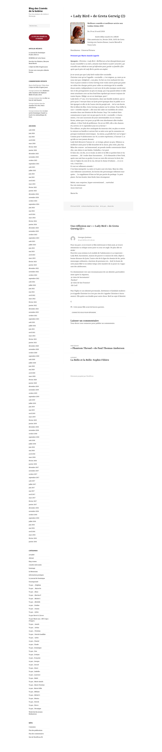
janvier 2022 (33, 305)
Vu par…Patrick (34, 702)
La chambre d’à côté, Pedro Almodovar (37, 105)
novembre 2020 (34, 349)
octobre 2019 (33, 393)
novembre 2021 (34, 312)
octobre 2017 (33, 474)
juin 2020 (32, 366)
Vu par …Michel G (34, 598)
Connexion (32, 727)
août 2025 (32, 167)
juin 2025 (32, 174)
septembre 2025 (34, 164)
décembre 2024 (34, 194)
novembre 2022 (34, 272)
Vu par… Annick (34, 624)
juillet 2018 (32, 444)
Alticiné (31, 558)
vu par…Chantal (34, 641)
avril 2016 (32, 531)
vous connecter (85, 323)
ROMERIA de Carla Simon (37, 58)
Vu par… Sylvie (34, 638)
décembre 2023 (34, 228)
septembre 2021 (34, 319)
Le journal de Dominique (37, 578)
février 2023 (33, 262)
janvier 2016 (33, 542)
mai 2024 (32, 211)
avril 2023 (32, 255)
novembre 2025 (34, 157)
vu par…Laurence (34, 675)
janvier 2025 (33, 191)
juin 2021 (32, 329)
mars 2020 (32, 376)
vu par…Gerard (34, 665)
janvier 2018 (33, 464)
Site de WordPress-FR (36, 737)
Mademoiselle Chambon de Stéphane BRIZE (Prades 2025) (39, 93)
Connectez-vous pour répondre (84, 312)
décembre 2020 (34, 346)
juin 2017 (32, 488)
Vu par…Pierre (33, 705)
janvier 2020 (33, 383)
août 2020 (32, 359)
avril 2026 (32, 140)
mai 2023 (32, 251)
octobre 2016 (33, 515)
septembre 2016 (34, 518)
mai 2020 (32, 369)
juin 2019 (32, 407)
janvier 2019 (33, 423)
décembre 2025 (34, 154)
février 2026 (33, 147)
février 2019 (33, 420)
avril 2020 (32, 373)
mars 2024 (32, 218)
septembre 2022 (34, 278)
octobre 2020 (33, 353)
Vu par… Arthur (34, 628)
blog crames (33, 561)
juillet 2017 (32, 484)
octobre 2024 (33, 201)
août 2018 (32, 440)
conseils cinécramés (35, 565)
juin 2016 (32, 525)
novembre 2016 (34, 511)
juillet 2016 (32, 521)
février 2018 (33, 461)
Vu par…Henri (33, 668)
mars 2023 (32, 258)
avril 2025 (32, 181)
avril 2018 (32, 454)
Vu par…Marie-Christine (37, 685)
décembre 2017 (34, 467)
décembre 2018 (34, 427)
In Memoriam (33, 571)
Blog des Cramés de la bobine (38, 10)
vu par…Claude (34, 644)
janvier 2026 (33, 150)
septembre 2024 (34, 204)
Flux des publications (35, 730)
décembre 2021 (34, 309)
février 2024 (33, 221)
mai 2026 (32, 137)
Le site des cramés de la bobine (39, 37)
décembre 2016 (34, 508)
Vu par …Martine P (35, 595)
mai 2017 (32, 491)
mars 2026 (32, 143)
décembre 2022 (34, 268)
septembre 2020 (34, 356)
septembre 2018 (34, 437)
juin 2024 (32, 208)
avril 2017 (32, 494)
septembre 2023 (34, 238)
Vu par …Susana (34, 609)
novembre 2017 (34, 471)
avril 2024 (32, 214)
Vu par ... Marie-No (108, 206)
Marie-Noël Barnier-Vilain (91, 206)
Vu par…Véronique (35, 708)
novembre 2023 (34, 231)
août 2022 (32, 282)
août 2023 (32, 241)
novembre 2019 (34, 390)
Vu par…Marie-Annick (36, 681)
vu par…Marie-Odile (35, 688)
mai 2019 (32, 410)
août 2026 (32, 130)
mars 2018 (32, 457)
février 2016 (33, 538)
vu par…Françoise (34, 658)
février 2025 (33, 187)
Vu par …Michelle (34, 602)
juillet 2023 (32, 245)
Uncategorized (33, 582)
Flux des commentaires (36, 734)
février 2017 (33, 501)
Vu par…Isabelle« (34, 671)
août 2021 (32, 322)
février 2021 (33, 339)
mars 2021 (32, 336)
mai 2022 (32, 292)
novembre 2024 (34, 197)
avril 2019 (32, 413)
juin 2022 (32, 288)
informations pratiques (36, 575)
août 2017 (32, 481)
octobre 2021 (33, 315)
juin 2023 (32, 248)
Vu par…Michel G (34, 695)
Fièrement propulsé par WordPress (82, 376)
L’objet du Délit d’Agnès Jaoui (38, 67)
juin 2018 (32, 447)
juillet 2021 (32, 326)
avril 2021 (32, 332)
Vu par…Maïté (33, 678)
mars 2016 (32, 535)
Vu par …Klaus (33, 592)
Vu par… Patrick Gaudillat (37, 634)
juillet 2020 (32, 363)
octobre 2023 (33, 235)
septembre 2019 (34, 396)
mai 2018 (32, 450)
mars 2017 (32, 498)
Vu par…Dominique (35, 648)
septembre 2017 (34, 477)
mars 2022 (32, 299)
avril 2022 (32, 295)
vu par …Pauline (34, 605)
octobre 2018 (33, 434)
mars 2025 (32, 184)
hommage (32, 568)
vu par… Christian (34, 631)
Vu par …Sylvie (34, 612)
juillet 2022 (32, 285)
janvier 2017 (33, 504)
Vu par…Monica (34, 698)
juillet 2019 (32, 403)
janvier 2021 (33, 342)
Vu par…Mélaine (34, 692)
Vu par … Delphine (35, 585)
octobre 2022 (33, 275)
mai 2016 (32, 528)
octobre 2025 (33, 160)
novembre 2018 (34, 430)
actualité (31, 555)
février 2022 (33, 302)
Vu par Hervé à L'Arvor (36, 615)
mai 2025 (32, 177)
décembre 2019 (34, 386)
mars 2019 (32, 417)
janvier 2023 (33, 265)
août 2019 (32, 400)
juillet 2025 (32, 170)
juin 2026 (32, 133)
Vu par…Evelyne (34, 655)
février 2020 (33, 380)
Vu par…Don (33, 651)
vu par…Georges (34, 661)
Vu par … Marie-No (35, 588)
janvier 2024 (33, 224)
